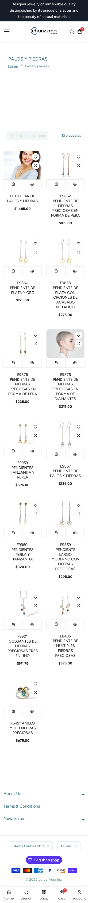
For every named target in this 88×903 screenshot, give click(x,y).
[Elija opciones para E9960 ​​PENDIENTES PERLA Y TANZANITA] (13, 533)
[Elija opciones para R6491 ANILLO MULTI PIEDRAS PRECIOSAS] (13, 711)
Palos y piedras (37, 66)
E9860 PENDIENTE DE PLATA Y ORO (22, 288)
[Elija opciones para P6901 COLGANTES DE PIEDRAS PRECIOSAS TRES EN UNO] (13, 624)
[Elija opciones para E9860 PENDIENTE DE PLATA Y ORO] (13, 271)
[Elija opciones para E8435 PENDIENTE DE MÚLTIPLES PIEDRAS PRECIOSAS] (56, 624)
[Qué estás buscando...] (72, 32)
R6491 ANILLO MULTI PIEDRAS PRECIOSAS (22, 728)
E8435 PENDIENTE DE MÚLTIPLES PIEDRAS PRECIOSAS (65, 646)
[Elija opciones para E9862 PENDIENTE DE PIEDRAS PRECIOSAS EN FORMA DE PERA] (56, 184)
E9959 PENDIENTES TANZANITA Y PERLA (22, 470)
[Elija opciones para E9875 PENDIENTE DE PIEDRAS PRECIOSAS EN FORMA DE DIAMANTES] (56, 362)
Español (67, 846)
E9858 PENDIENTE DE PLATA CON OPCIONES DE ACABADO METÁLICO (65, 295)
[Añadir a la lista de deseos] (35, 157)
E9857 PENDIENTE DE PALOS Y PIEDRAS (65, 471)
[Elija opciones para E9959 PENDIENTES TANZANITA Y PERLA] (13, 451)
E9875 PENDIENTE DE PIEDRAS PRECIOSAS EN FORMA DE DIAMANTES (65, 386)
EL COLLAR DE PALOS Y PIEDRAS (22, 198)
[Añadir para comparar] (35, 165)
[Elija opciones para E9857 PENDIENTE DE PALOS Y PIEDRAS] (56, 454)
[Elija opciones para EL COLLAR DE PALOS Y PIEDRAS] (13, 184)
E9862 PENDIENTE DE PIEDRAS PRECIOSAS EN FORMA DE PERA (65, 206)
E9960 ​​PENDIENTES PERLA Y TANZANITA (22, 551)
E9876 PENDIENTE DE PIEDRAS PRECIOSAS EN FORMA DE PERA (22, 384)
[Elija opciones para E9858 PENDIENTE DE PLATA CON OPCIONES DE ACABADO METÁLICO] (56, 271)
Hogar (13, 66)
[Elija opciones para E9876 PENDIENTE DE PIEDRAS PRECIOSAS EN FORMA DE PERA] (13, 362)
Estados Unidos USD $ (28, 846)
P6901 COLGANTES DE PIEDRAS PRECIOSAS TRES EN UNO (23, 646)
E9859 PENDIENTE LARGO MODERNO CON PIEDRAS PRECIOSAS (65, 556)
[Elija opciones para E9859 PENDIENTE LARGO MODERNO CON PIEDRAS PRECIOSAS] (56, 533)
